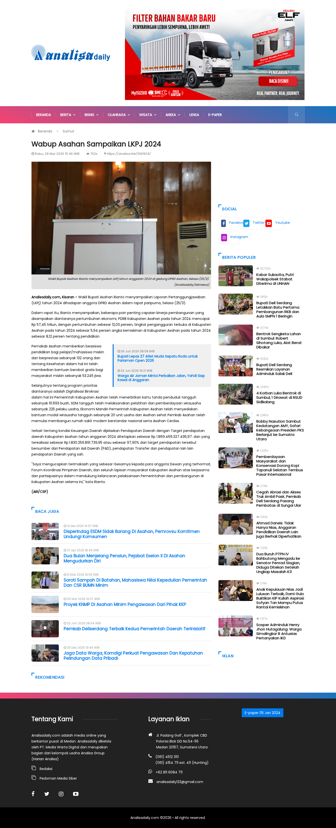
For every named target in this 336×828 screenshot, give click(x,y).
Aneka (172, 114)
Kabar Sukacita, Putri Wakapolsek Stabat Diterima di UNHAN (275, 279)
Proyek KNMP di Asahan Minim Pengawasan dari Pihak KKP (125, 604)
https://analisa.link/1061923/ (129, 153)
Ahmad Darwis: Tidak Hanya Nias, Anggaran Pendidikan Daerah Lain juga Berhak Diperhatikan (278, 529)
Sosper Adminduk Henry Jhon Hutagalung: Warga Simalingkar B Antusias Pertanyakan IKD (279, 631)
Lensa (194, 114)
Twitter (257, 222)
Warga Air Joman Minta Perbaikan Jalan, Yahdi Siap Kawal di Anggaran (161, 377)
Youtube (279, 222)
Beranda (43, 114)
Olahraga (118, 114)
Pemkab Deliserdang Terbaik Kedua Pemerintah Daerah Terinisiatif (134, 629)
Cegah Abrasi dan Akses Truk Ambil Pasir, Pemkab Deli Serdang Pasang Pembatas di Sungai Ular (278, 498)
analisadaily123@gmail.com (179, 781)
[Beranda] (70, 52)
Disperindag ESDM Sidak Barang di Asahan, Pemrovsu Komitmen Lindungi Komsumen (132, 533)
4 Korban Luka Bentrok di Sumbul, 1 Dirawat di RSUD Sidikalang (279, 397)
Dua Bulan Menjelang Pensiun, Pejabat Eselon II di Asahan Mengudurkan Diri (124, 558)
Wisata (146, 114)
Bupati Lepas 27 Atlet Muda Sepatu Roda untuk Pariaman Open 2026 (158, 358)
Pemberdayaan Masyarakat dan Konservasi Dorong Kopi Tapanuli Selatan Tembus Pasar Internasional (279, 465)
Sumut (68, 131)
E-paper (215, 114)
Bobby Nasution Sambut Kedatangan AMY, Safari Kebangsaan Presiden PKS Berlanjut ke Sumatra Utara (280, 430)
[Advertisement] (261, 162)
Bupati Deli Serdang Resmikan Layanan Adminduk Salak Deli (274, 369)
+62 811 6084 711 (169, 772)
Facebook (234, 222)
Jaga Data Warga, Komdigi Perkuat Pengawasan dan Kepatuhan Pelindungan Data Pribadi (133, 655)
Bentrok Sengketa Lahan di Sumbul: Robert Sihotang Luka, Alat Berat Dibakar (279, 340)
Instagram (235, 236)
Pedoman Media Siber (58, 778)
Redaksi (46, 768)
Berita (66, 114)
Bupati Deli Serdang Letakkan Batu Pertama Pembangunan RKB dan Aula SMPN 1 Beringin (277, 309)
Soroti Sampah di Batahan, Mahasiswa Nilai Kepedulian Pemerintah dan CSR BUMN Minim (135, 582)
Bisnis (90, 114)
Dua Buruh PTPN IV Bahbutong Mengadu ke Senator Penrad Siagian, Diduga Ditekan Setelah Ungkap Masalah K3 (278, 562)
